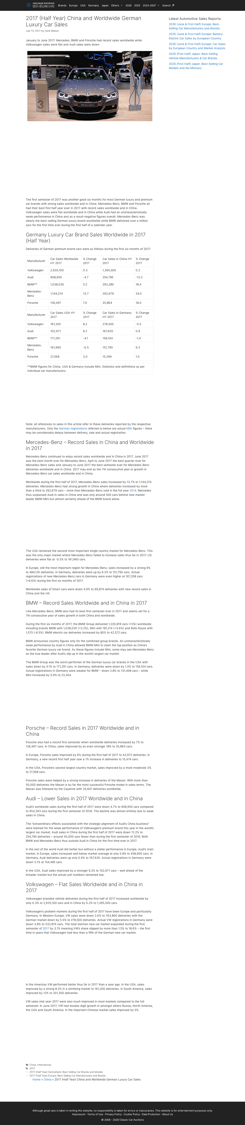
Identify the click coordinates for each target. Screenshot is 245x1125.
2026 (129, 5)
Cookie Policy (132, 1114)
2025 (137, 5)
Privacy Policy (113, 1114)
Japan (105, 5)
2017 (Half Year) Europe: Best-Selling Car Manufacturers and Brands (68, 1075)
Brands (62, 5)
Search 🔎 (168, 5)
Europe (73, 5)
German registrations (73, 428)
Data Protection (151, 1114)
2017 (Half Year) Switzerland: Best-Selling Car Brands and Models (66, 1071)
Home (36, 1079)
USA (83, 5)
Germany (93, 5)
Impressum (78, 1114)
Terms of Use (95, 1114)
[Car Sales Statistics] (40, 5)
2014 (133, 490)
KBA (129, 428)
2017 (46, 928)
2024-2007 (149, 5)
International (44, 1064)
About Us (167, 1114)
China (33, 1064)
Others (115, 5)
